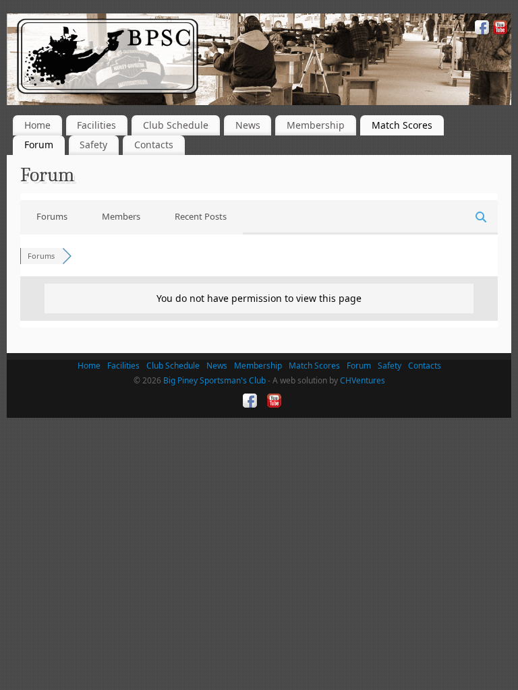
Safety (93, 144)
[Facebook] (480, 29)
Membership (316, 125)
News (247, 125)
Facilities (96, 125)
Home (37, 125)
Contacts (153, 144)
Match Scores (402, 125)
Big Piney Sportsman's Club (214, 380)
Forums (51, 216)
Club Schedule (175, 125)
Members (121, 216)
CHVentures (362, 380)
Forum (38, 144)
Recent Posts (201, 216)
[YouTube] (499, 29)
